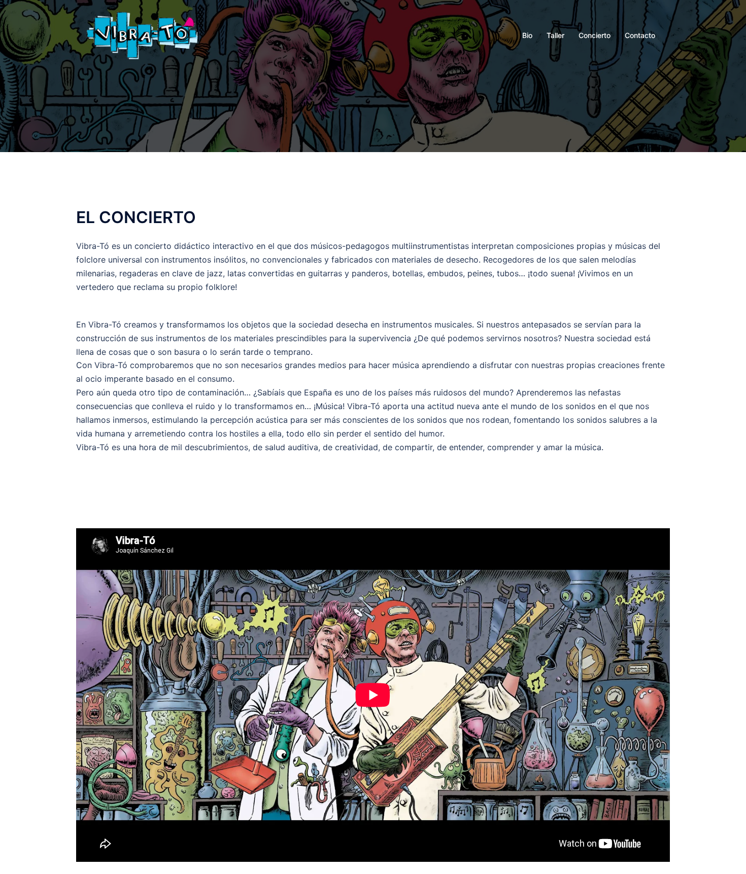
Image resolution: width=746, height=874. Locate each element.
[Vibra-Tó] (142, 34)
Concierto (595, 35)
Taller (555, 35)
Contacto (640, 35)
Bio (527, 35)
